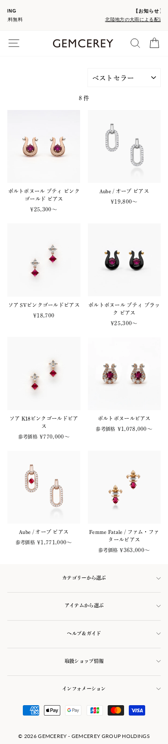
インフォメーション (84, 688)
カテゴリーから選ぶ (84, 577)
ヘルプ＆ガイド (84, 633)
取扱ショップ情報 (84, 661)
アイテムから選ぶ (84, 605)
